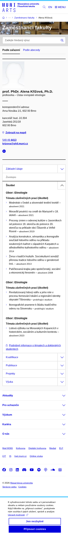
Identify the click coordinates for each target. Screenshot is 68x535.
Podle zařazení (11, 50)
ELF (61, 448)
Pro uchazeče (10, 405)
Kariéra (6, 424)
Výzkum (7, 414)
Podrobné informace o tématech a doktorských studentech (33, 347)
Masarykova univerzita (21, 483)
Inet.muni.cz (20, 456)
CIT (4, 456)
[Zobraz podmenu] (60, 395)
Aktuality (7, 395)
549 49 (9, 140)
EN (50, 7)
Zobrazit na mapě (16, 132)
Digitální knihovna (37, 448)
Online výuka (36, 456)
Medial (52, 448)
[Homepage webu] (20, 7)
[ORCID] (4, 151)
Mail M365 (7, 448)
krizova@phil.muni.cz (15, 143)
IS (10, 456)
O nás (5, 433)
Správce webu (9, 487)
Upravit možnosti (16, 515)
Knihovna (20, 448)
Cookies (22, 487)
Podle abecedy (31, 50)
